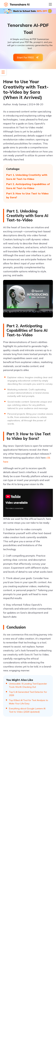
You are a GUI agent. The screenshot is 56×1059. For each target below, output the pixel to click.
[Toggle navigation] (52, 4)
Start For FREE (25, 57)
